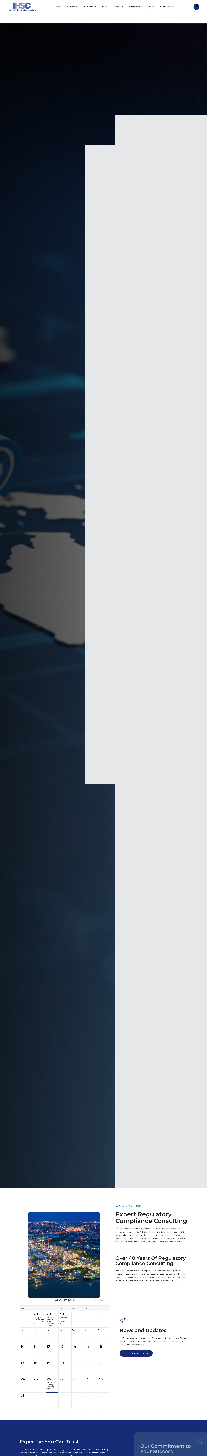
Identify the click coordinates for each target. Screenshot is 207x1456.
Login (151, 7)
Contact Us (118, 7)
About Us (88, 7)
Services (71, 7)
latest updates (130, 1341)
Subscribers (134, 7)
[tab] (101, 1185)
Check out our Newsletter (138, 1353)
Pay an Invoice (167, 7)
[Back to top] (199, 1440)
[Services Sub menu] (77, 7)
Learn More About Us (182, 628)
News (104, 7)
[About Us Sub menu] (95, 7)
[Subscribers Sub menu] (142, 7)
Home (58, 7)
